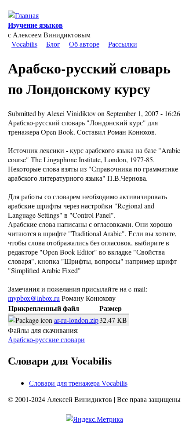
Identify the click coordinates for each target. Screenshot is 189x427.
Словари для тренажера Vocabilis (78, 382)
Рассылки (122, 43)
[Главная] (23, 15)
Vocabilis (24, 43)
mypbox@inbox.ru (34, 298)
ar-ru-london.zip (76, 320)
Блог (53, 43)
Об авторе (84, 43)
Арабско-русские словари (46, 339)
